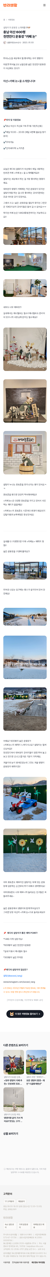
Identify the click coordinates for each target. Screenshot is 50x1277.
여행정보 (11, 20)
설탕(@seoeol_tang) (12, 975)
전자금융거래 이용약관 (20, 1262)
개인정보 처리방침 (38, 1262)
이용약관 (6, 1262)
